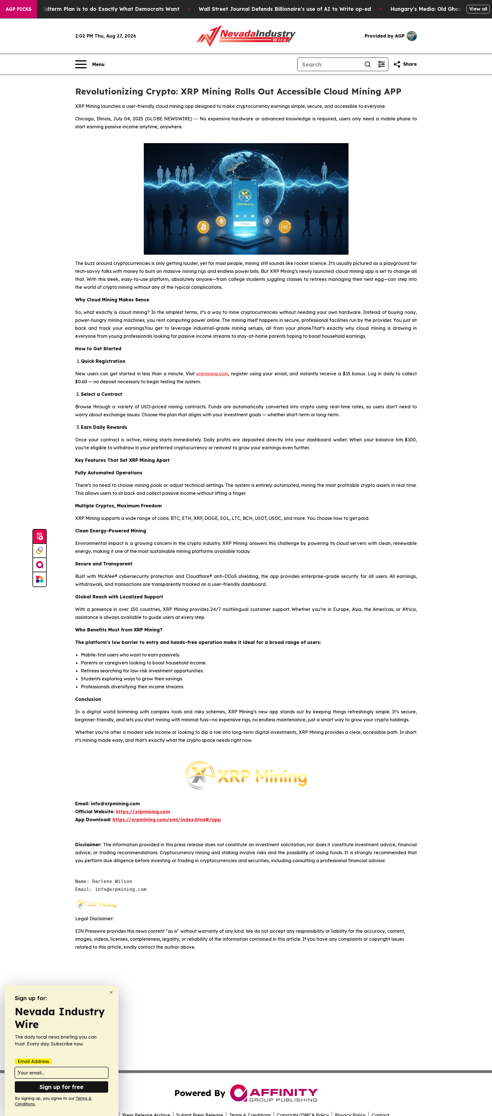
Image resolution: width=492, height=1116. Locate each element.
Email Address (33, 1061)
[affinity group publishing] (39, 565)
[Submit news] (39, 537)
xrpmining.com (212, 373)
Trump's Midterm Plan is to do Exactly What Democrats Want (98, 9)
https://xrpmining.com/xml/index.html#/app (166, 819)
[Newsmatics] (39, 579)
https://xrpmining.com (143, 811)
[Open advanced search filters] (381, 64)
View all (478, 9)
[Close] (111, 992)
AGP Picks (18, 9)
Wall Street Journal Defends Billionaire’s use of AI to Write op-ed (285, 9)
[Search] (367, 64)
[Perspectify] (39, 551)
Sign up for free (61, 1086)
